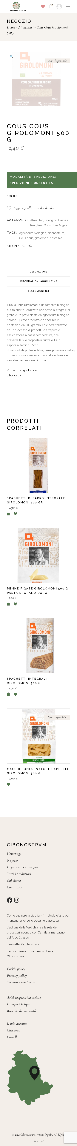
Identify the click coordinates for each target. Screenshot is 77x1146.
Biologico (50, 220)
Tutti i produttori (19, 873)
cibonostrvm (15, 375)
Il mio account (17, 1023)
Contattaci (14, 887)
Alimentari (36, 220)
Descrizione (38, 272)
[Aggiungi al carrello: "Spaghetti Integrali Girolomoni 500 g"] (8, 694)
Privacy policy (17, 975)
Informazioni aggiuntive (38, 281)
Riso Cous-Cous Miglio (52, 225)
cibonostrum (55, 233)
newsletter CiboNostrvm (23, 944)
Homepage (14, 853)
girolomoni (42, 238)
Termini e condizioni (21, 982)
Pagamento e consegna (22, 867)
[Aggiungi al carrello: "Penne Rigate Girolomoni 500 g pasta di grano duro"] (8, 604)
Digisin (48, 1135)
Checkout (13, 1030)
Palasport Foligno (19, 1004)
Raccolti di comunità (21, 1011)
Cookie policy (16, 968)
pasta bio (56, 238)
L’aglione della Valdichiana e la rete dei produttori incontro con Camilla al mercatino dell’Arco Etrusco (36, 932)
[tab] (38, 272)
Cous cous (26, 238)
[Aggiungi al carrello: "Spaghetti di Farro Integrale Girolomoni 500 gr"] (8, 514)
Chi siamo (14, 880)
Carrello (12, 1037)
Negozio (12, 860)
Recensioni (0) (38, 291)
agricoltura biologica (32, 233)
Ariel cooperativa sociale (24, 997)
